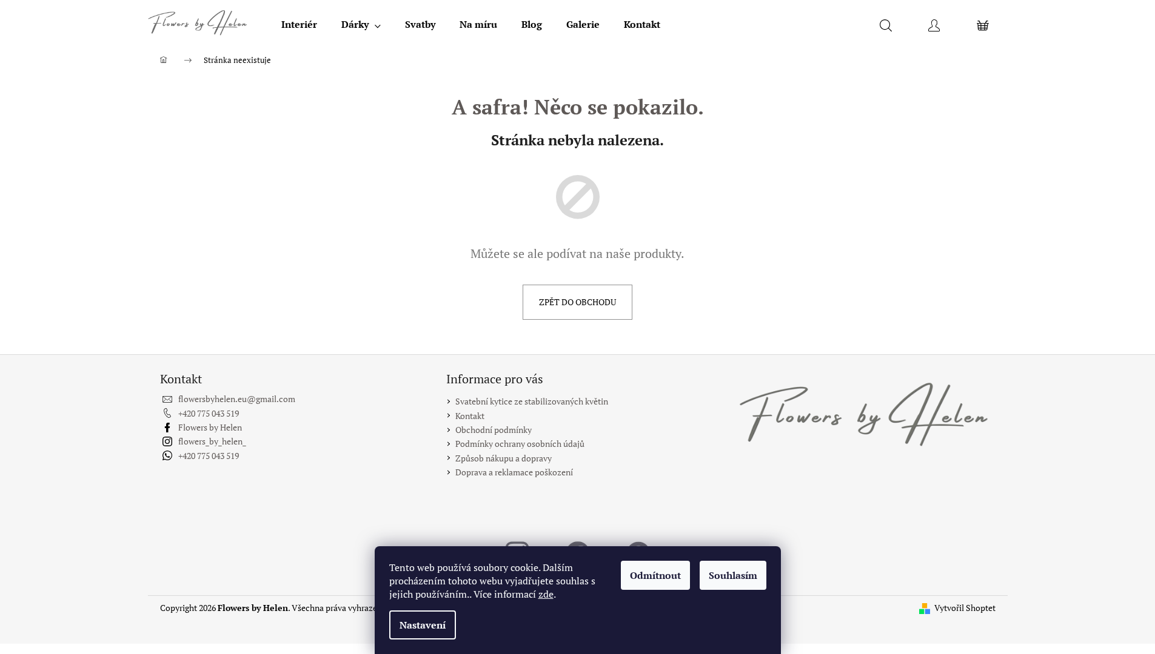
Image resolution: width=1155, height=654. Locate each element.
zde (546, 594)
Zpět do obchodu (577, 302)
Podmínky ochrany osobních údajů (519, 443)
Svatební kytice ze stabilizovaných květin (531, 401)
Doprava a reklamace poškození (514, 472)
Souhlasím (733, 575)
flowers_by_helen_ (212, 441)
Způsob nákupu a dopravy (503, 458)
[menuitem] (299, 24)
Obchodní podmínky (493, 429)
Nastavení (423, 625)
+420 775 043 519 (208, 413)
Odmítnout (655, 575)
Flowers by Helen (210, 427)
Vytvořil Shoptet (965, 607)
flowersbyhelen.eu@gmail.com (236, 399)
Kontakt (469, 415)
